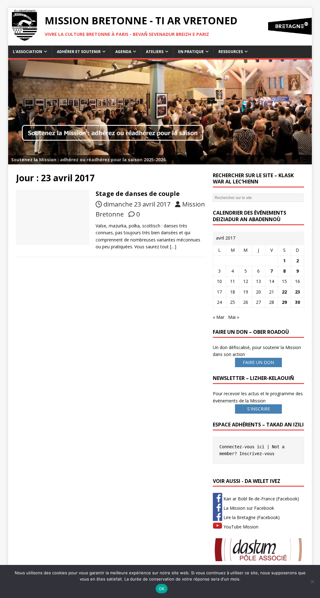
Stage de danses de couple (138, 193)
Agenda (123, 51)
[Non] (312, 581)
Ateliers (154, 51)
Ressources (230, 51)
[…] (173, 247)
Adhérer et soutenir (79, 51)
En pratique (191, 51)
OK (162, 588)
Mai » (233, 317)
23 (297, 292)
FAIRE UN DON (258, 362)
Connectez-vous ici (241, 446)
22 (284, 292)
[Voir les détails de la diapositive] (160, 112)
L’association (27, 51)
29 (284, 302)
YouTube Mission (240, 527)
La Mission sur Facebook (248, 508)
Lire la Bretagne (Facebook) (251, 517)
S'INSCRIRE (258, 409)
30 (297, 302)
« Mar (218, 317)
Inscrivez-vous (256, 453)
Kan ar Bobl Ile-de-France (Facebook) (260, 499)
